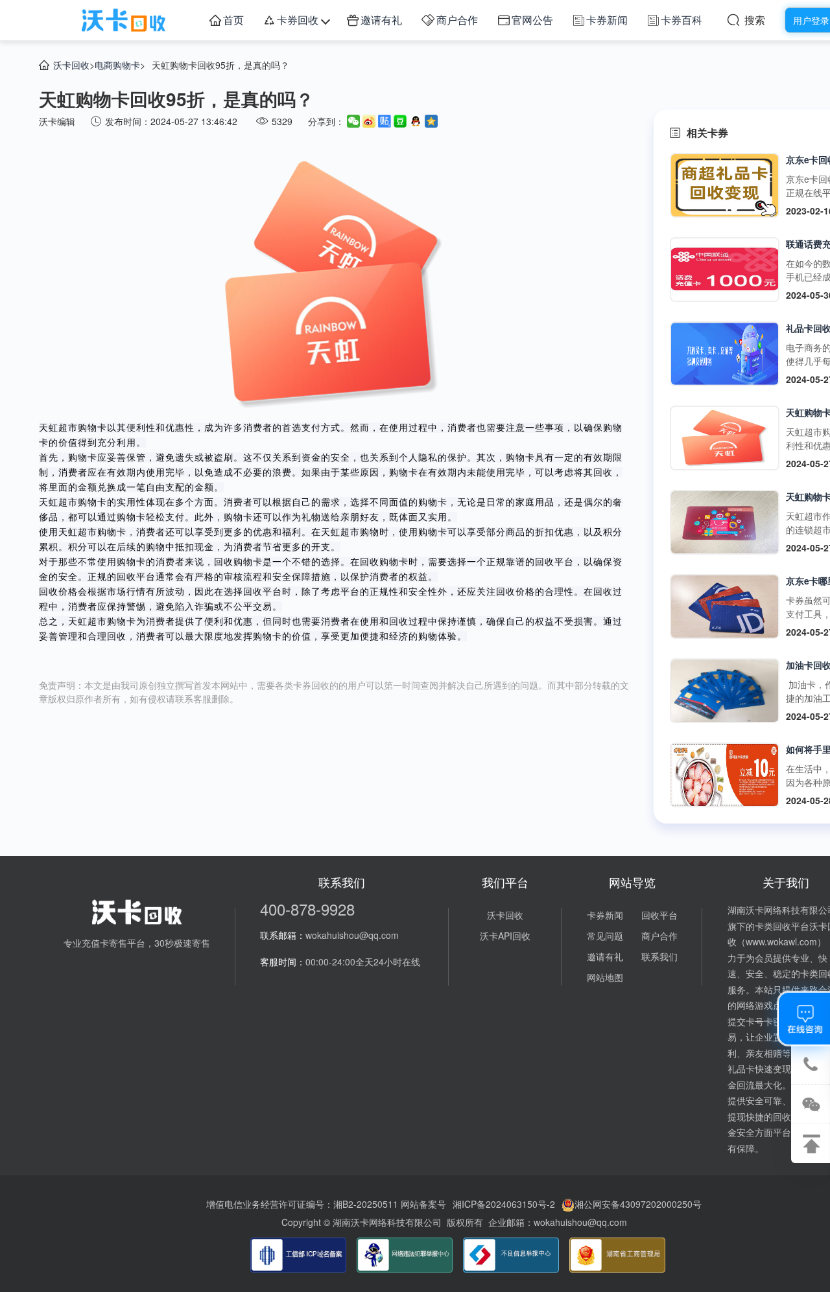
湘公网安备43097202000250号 (638, 1203)
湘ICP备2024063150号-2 (504, 1203)
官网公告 (532, 19)
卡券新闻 (607, 19)
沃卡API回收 (505, 935)
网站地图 (605, 977)
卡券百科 (681, 19)
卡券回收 (297, 19)
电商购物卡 (117, 64)
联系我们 (659, 956)
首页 (233, 19)
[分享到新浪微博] (368, 121)
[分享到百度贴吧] (384, 121)
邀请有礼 (381, 19)
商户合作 (457, 19)
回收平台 (659, 914)
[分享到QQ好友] (415, 121)
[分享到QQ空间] (431, 121)
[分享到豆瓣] (400, 121)
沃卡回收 (71, 64)
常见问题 (605, 935)
